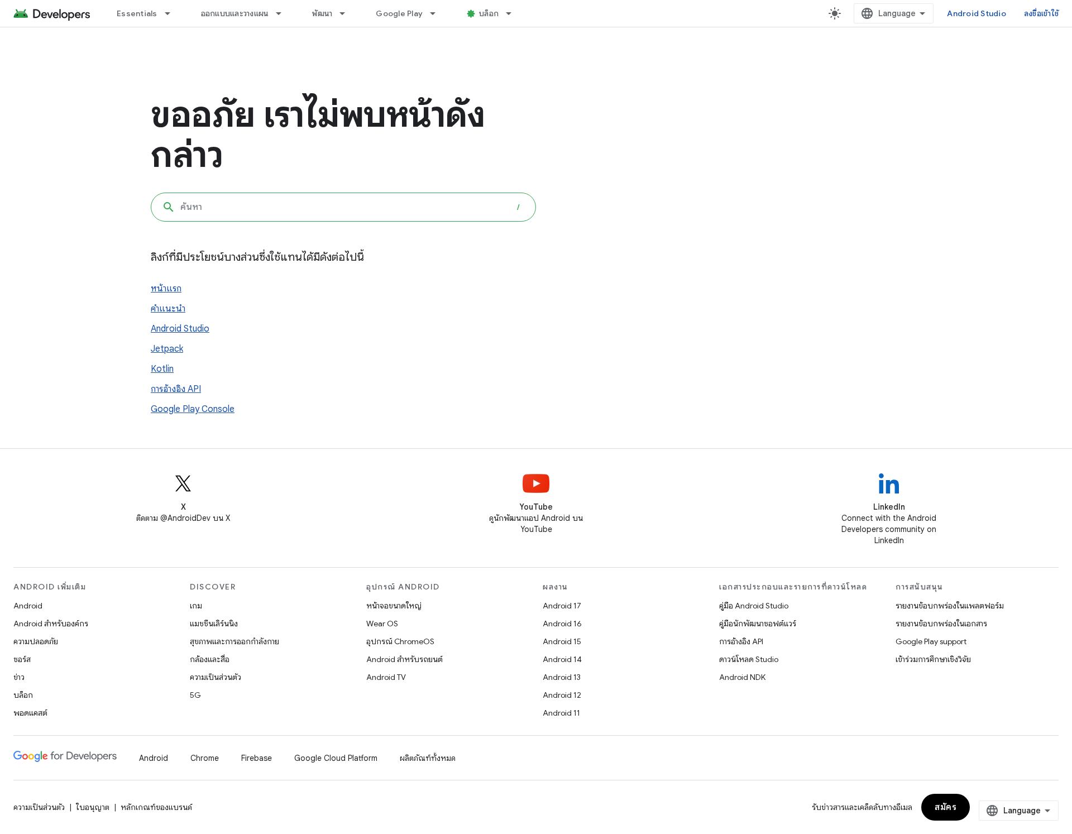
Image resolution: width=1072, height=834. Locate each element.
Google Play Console (192, 409)
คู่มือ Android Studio (753, 606)
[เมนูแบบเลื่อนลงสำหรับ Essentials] (172, 13)
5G (195, 695)
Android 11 (561, 713)
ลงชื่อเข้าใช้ (1041, 13)
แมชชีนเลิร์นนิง (214, 624)
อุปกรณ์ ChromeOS (400, 641)
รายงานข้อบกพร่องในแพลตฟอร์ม (950, 606)
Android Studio (976, 13)
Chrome (204, 758)
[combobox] (343, 207)
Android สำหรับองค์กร (50, 624)
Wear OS (382, 624)
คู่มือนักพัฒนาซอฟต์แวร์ (757, 624)
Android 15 (562, 641)
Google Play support (931, 641)
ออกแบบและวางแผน (235, 13)
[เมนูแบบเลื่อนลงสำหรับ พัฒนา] (347, 13)
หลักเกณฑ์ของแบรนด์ (156, 807)
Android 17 (562, 606)
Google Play (399, 13)
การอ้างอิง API (176, 389)
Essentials (137, 13)
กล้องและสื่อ (209, 659)
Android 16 (562, 624)
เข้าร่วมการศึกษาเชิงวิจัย (933, 659)
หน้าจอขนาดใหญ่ (394, 606)
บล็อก (489, 13)
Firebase (256, 758)
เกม (196, 606)
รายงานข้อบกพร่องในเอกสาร (941, 624)
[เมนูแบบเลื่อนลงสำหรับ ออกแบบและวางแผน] (284, 13)
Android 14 (562, 659)
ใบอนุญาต (92, 807)
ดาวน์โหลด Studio (748, 659)
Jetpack (167, 348)
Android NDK (742, 677)
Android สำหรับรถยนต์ (404, 659)
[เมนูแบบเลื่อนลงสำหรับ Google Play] (438, 13)
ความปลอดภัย (35, 641)
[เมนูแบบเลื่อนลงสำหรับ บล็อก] (514, 13)
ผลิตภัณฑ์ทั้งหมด (428, 758)
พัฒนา (322, 13)
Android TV (386, 677)
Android (27, 606)
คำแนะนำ (168, 308)
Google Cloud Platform (335, 758)
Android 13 (562, 677)
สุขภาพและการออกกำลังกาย (234, 641)
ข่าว (19, 677)
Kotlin (162, 369)
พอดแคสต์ (30, 713)
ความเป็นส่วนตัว (215, 677)
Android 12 (562, 695)
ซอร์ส (22, 659)
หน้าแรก (166, 288)
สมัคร (945, 807)
